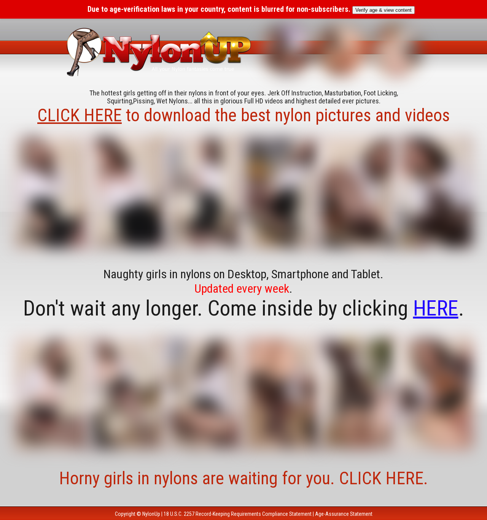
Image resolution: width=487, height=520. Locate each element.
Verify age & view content (383, 10)
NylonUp (151, 514)
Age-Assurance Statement (343, 514)
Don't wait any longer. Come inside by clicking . (243, 308)
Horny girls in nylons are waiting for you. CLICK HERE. (243, 478)
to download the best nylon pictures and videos (243, 115)
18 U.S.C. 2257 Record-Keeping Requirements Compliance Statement (238, 514)
